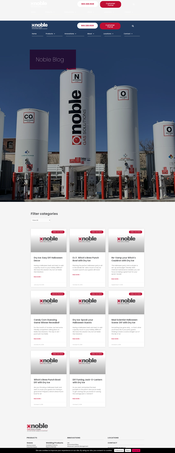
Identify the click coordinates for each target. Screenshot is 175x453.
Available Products (52, 445)
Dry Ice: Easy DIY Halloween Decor (48, 259)
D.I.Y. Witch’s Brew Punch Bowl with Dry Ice (86, 259)
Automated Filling (72, 444)
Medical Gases (31, 445)
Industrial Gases (32, 447)
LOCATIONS (113, 437)
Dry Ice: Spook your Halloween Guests (83, 321)
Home (33, 12)
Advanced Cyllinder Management (77, 446)
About (89, 12)
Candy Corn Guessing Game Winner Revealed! (47, 321)
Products (48, 12)
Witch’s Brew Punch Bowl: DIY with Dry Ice (47, 381)
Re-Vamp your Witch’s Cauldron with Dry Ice (124, 259)
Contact (127, 12)
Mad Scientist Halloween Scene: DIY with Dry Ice (124, 321)
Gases (30, 443)
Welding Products (54, 443)
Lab (68, 443)
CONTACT (112, 443)
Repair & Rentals (51, 447)
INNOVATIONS (73, 437)
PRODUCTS (32, 437)
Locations (108, 12)
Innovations (69, 12)
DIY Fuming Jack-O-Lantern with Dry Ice (87, 381)
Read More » (37, 277)
